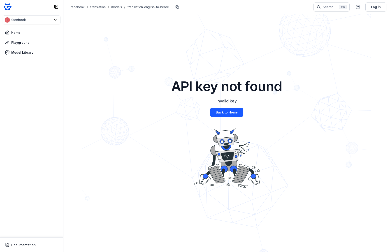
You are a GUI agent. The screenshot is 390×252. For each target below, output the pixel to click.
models (116, 7)
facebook (78, 7)
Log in (376, 7)
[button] (31, 19)
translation (98, 7)
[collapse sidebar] (56, 7)
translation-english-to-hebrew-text (150, 7)
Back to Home (227, 112)
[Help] (358, 7)
